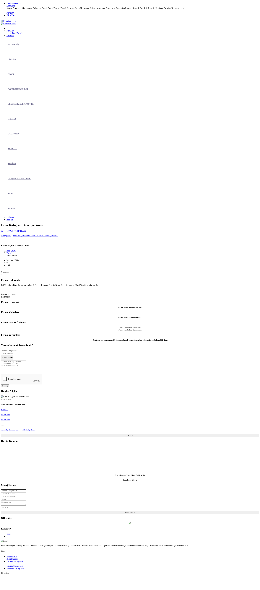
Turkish (151, 8)
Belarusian (27, 8)
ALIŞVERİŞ (13, 44)
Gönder (5, 386)
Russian (128, 8)
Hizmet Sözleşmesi (14, 561)
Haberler (10, 217)
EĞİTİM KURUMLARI (18, 89)
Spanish (136, 8)
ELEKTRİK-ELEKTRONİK (21, 104)
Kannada (175, 8)
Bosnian (167, 8)
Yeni (8, 534)
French (63, 8)
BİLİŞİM (12, 59)
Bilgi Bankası (12, 559)
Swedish (143, 8)
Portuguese (110, 8)
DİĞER (11, 74)
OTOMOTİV (14, 134)
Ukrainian (159, 8)
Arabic (9, 8)
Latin (182, 8)
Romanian (120, 8)
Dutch (50, 8)
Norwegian (100, 8)
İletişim (9, 219)
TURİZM (12, 164)
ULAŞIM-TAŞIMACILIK (19, 178)
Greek (77, 8)
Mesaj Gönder (130, 512)
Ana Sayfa (11, 251)
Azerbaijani (18, 8)
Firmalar (10, 31)
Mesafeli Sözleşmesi (15, 568)
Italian (92, 8)
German (70, 8)
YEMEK (12, 208)
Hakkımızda (11, 556)
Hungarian (84, 8)
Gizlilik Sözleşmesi (14, 566)
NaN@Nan (6, 235)
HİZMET (12, 119)
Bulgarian (37, 8)
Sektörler (10, 35)
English (56, 8)
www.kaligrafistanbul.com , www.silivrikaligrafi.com (35, 235)
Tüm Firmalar (18, 33)
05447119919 (7, 231)
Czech (44, 8)
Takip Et (130, 436)
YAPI (10, 193)
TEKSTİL (12, 149)
